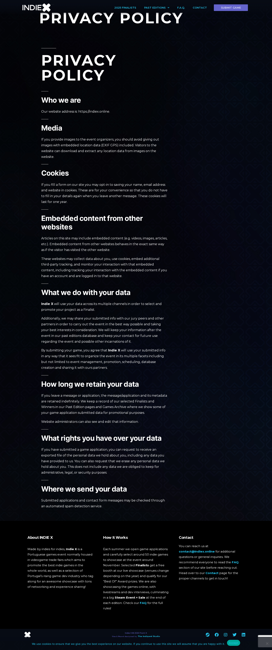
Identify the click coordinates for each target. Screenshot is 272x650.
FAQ (143, 603)
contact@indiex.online (197, 551)
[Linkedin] (244, 635)
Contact (200, 7)
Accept (233, 642)
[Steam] (208, 635)
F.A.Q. (181, 7)
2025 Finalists (125, 7)
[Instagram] (226, 635)
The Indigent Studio (149, 636)
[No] (267, 643)
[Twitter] (235, 635)
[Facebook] (217, 635)
